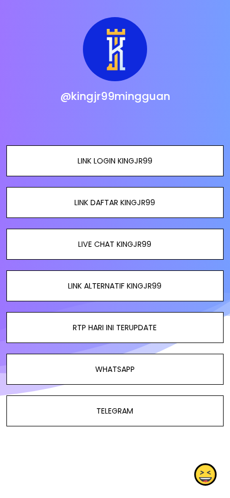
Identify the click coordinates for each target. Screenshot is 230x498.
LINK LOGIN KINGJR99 (115, 160)
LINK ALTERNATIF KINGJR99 (115, 286)
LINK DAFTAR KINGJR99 (114, 202)
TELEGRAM (114, 411)
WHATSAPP (115, 369)
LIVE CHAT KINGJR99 (114, 244)
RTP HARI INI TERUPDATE (115, 327)
